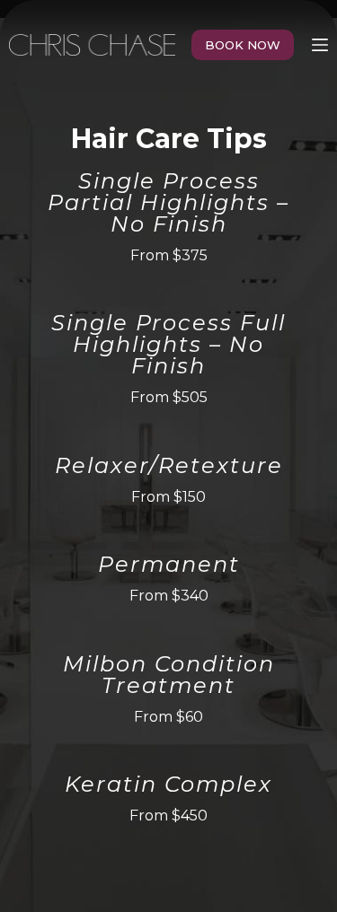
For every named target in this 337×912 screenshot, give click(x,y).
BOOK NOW (242, 45)
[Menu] (320, 45)
